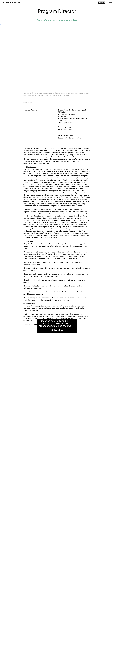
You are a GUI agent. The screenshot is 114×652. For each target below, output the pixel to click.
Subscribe (57, 330)
